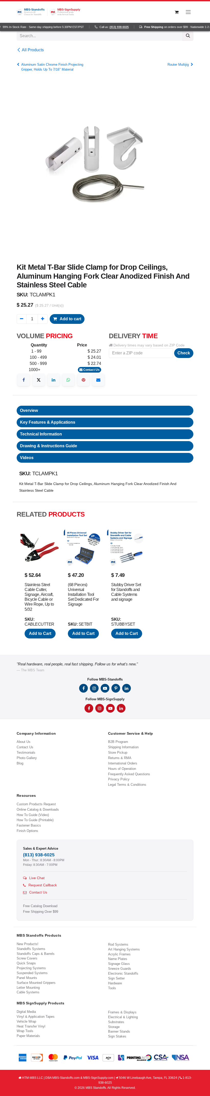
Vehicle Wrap (26, 1021)
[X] (39, 380)
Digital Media (26, 1012)
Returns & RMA (119, 758)
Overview (29, 410)
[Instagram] (94, 688)
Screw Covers (27, 958)
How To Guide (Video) (33, 815)
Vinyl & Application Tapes (36, 1017)
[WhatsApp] (68, 380)
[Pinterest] (83, 380)
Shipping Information (123, 747)
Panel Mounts (27, 978)
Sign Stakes (117, 1036)
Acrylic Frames (119, 954)
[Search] (188, 36)
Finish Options (27, 831)
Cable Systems (28, 992)
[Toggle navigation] (188, 12)
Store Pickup (117, 752)
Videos (27, 457)
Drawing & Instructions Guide (48, 446)
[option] (105, 586)
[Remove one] (22, 319)
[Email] (98, 380)
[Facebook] (23, 380)
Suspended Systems (32, 973)
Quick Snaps (26, 963)
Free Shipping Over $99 (40, 912)
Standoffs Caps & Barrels (36, 954)
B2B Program (118, 742)
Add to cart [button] (70, 319)
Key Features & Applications (47, 422)
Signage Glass (119, 964)
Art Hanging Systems (124, 949)
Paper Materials (28, 1036)
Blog (20, 763)
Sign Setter (116, 978)
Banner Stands (119, 1031)
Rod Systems (118, 944)
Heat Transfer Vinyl (31, 1026)
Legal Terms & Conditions (127, 785)
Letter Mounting (28, 988)
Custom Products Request (36, 804)
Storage (114, 1027)
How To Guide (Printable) (35, 820)
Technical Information (41, 434)
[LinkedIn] (53, 380)
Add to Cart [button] (40, 633)
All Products (33, 50)
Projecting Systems (31, 968)
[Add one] (43, 319)
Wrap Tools (25, 1031)
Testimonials (26, 752)
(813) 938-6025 (114, 26)
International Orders (122, 763)
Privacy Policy (119, 779)
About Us (23, 742)
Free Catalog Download (40, 906)
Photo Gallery (27, 758)
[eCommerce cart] (176, 12)
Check (183, 353)
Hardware (115, 983)
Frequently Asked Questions (129, 774)
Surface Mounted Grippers (36, 983)
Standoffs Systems (31, 949)
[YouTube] (105, 688)
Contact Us (91, 370)
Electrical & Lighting (123, 1017)
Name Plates (117, 959)
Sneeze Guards (119, 969)
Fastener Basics (29, 825)
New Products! (27, 944)
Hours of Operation (122, 769)
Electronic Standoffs (123, 973)
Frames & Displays (122, 1012)
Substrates (116, 1022)
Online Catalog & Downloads (38, 809)
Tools (112, 988)
